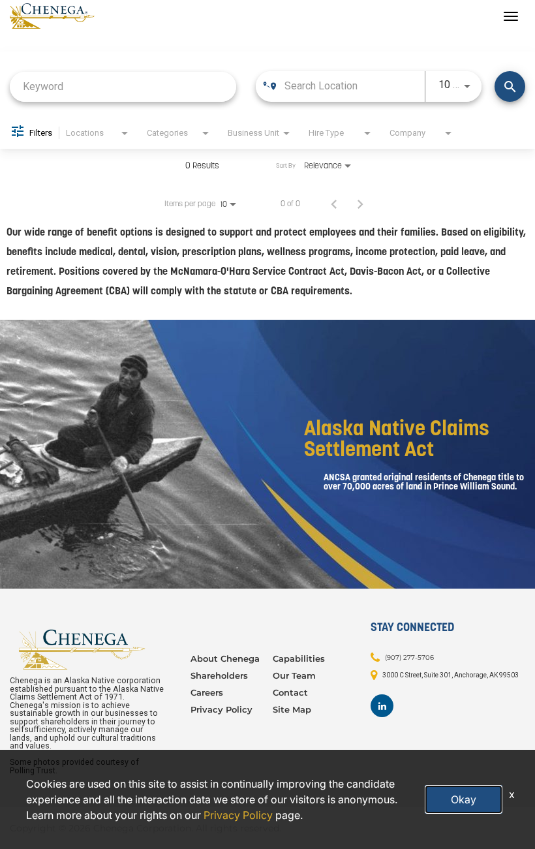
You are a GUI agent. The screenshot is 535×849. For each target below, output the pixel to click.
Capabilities (299, 658)
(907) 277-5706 (409, 657)
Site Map (292, 709)
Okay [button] (463, 799)
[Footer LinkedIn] (382, 705)
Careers (207, 692)
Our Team (294, 675)
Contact (290, 692)
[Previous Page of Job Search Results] (334, 204)
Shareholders (219, 675)
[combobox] (123, 86)
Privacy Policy (221, 709)
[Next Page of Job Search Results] (360, 204)
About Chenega (225, 658)
